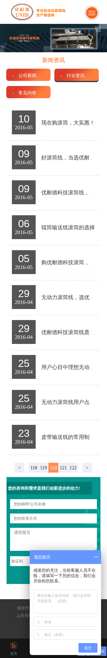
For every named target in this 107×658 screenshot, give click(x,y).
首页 (13, 653)
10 (23, 118)
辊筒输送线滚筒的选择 (68, 227)
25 (23, 363)
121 (63, 467)
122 (73, 467)
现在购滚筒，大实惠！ (68, 123)
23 (23, 433)
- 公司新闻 (24, 75)
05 (23, 258)
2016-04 (24, 302)
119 (43, 467)
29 (23, 293)
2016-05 (24, 127)
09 (23, 153)
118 (33, 467)
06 (23, 223)
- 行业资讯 (72, 75)
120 (53, 467)
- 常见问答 (24, 92)
